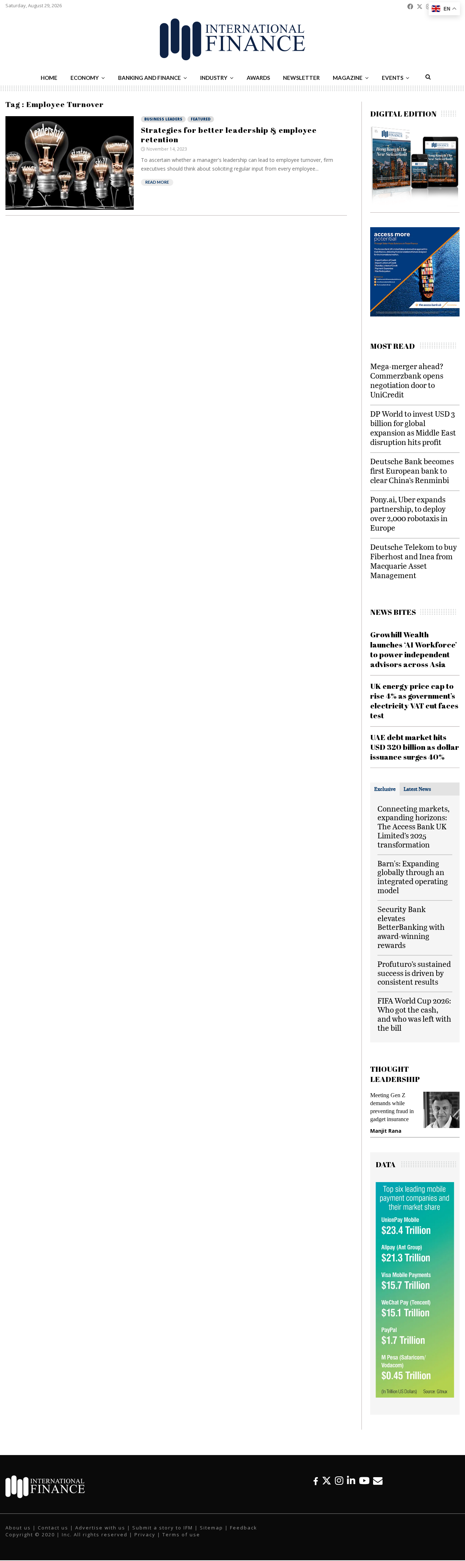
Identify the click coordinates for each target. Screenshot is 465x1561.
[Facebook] (315, 1481)
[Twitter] (326, 1481)
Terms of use (181, 1534)
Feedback (243, 1527)
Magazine (348, 77)
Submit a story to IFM (162, 1527)
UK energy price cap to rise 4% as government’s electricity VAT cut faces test (414, 701)
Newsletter (301, 77)
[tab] (385, 789)
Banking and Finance (149, 77)
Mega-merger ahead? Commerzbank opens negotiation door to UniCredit (407, 380)
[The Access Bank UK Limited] (403, 314)
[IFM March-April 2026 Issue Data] (415, 1395)
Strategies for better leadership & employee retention (229, 134)
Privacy (144, 1534)
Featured (201, 119)
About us (18, 1527)
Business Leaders (163, 119)
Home (49, 77)
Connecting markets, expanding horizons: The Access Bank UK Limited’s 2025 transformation (413, 826)
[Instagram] (339, 1481)
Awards (258, 77)
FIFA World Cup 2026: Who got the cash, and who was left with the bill (414, 1014)
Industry (213, 77)
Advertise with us (100, 1527)
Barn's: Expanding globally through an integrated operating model (412, 876)
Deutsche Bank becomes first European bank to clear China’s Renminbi (412, 470)
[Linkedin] (351, 1481)
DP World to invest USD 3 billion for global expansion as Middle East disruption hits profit (413, 427)
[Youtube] (364, 1481)
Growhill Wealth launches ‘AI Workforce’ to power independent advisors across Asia (413, 649)
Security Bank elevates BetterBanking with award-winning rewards (411, 927)
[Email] (378, 1481)
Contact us (53, 1527)
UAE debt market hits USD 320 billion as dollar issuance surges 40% (414, 747)
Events (392, 77)
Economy (84, 77)
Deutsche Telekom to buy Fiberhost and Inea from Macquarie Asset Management (413, 561)
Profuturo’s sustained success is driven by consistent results (414, 973)
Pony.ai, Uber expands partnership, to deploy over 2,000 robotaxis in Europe (409, 513)
